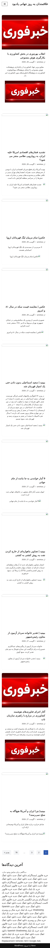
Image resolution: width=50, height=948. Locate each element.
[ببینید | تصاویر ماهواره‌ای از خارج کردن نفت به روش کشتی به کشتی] (25, 530)
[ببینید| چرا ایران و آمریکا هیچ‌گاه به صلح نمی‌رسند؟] (25, 789)
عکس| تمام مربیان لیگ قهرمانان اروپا (26, 237)
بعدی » (6, 852)
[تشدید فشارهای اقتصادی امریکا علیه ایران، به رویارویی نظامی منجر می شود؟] (25, 131)
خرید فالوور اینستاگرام (38, 875)
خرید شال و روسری (11, 910)
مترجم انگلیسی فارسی (27, 899)
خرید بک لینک (34, 889)
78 (16, 852)
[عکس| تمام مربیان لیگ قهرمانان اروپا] (25, 216)
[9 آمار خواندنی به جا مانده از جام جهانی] (25, 457)
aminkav (40, 62)
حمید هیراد (14, 892)
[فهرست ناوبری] (5, 4)
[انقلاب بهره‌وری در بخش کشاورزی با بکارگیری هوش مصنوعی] (25, 32)
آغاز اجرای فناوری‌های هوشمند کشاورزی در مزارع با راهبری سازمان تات (26, 715)
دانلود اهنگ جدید (19, 875)
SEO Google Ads (32, 941)
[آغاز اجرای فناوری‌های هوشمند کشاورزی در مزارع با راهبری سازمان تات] (25, 690)
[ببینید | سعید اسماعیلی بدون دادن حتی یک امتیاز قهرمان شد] (25, 361)
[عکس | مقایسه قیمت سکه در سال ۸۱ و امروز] (25, 285)
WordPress (18, 946)
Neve (33, 946)
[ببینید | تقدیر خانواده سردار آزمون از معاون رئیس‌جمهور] (25, 611)
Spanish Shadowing (17, 930)
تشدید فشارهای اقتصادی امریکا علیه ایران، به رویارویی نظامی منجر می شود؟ (26, 156)
